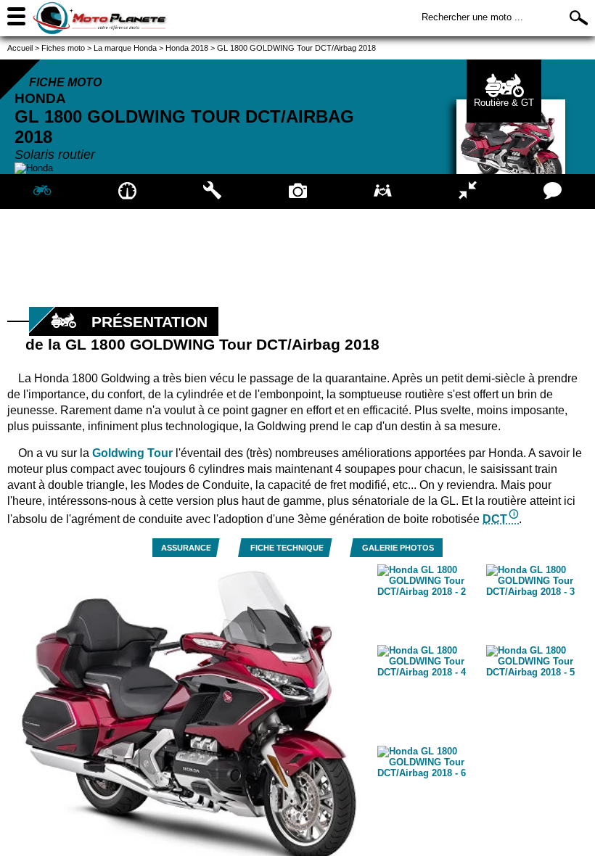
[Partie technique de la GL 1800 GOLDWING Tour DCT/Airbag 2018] (212, 191)
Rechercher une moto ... (472, 17)
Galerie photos (398, 547)
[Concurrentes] (467, 191)
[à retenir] (127, 191)
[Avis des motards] (552, 191)
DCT (495, 519)
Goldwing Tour (132, 453)
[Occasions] (382, 191)
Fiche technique (287, 547)
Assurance (186, 547)
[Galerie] (297, 191)
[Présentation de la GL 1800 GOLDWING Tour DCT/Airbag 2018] (42, 191)
